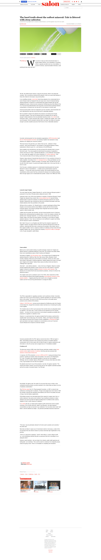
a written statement (50, 154)
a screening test (52, 319)
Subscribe (24, 1)
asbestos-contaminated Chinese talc (28, 352)
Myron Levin (26, 463)
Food (39, 4)
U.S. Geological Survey (41, 160)
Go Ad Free (53, 536)
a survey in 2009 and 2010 (41, 355)
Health (35, 474)
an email (54, 117)
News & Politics (24, 4)
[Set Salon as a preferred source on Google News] (53, 54)
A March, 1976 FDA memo (26, 303)
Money (73, 4)
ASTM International (53, 138)
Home (47, 530)
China (26, 474)
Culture (33, 4)
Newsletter (67, 1)
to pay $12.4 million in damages (52, 229)
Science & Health (65, 4)
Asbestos (22, 474)
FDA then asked (25, 389)
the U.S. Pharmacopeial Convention (28, 139)
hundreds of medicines (35, 351)
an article (23, 403)
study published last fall (44, 198)
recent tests (35, 99)
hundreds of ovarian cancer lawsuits (46, 269)
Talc (39, 474)
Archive (47, 536)
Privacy (49, 533)
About (52, 530)
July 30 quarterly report (36, 255)
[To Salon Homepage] (50, 4)
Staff (47, 531)
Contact (51, 531)
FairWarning (33, 57)
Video (79, 4)
